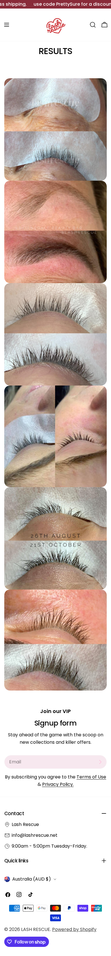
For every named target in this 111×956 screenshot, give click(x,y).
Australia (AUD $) (31, 879)
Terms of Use (91, 777)
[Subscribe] (100, 762)
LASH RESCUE (35, 929)
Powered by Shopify (74, 929)
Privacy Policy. (58, 784)
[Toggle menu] (6, 24)
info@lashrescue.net (34, 835)
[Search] (92, 24)
